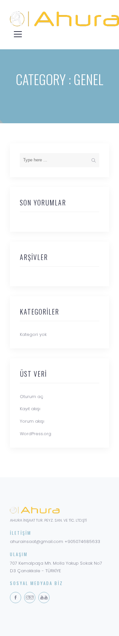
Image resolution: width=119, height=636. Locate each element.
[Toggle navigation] (16, 33)
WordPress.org (35, 434)
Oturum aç (31, 396)
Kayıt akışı (30, 409)
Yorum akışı (32, 421)
